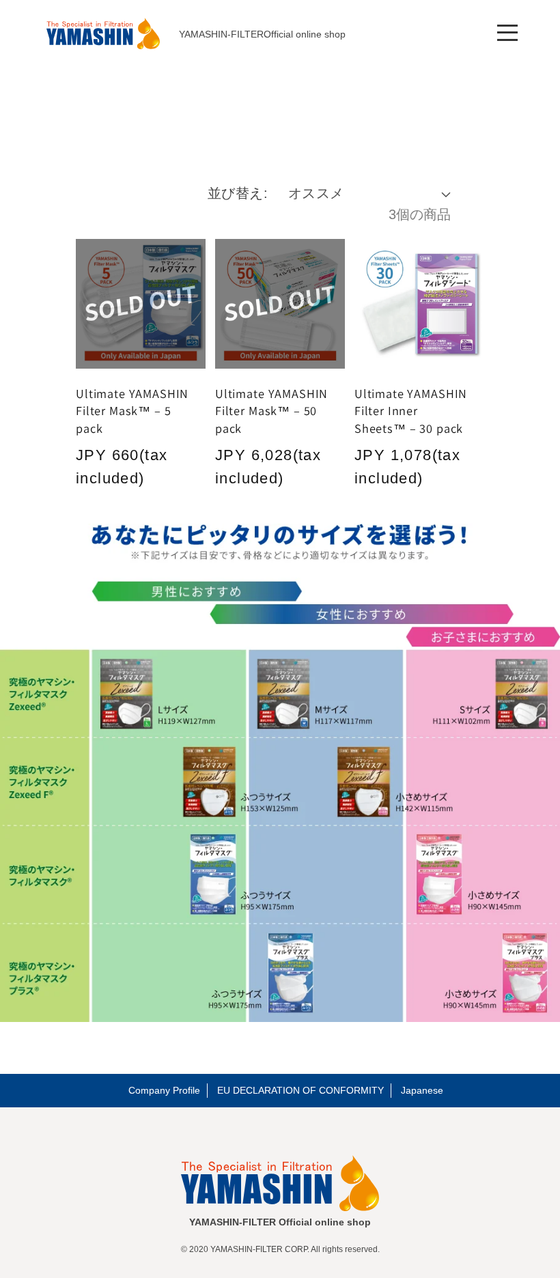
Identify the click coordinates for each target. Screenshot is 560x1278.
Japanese (422, 1090)
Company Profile (164, 1090)
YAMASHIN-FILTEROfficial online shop (262, 34)
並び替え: (238, 193)
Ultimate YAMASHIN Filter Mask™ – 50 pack (271, 410)
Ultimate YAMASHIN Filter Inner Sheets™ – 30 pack (410, 410)
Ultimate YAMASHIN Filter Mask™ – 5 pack (132, 410)
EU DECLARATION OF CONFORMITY (300, 1090)
